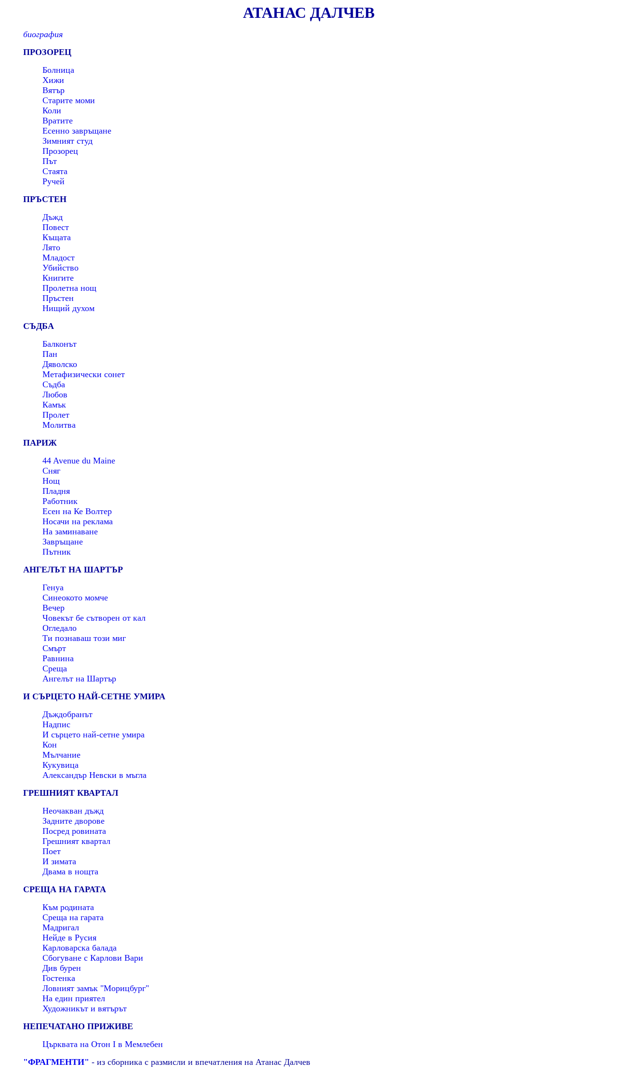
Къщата (56, 237)
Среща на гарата (73, 917)
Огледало (59, 628)
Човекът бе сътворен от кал (94, 618)
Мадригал (60, 927)
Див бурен (61, 968)
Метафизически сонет (83, 374)
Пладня (56, 491)
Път (49, 161)
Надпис (56, 724)
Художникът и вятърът (84, 1008)
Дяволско (59, 364)
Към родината (68, 907)
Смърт (54, 648)
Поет (51, 851)
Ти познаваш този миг (84, 638)
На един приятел (73, 998)
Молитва (59, 425)
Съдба (53, 384)
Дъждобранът (67, 714)
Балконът (59, 344)
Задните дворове (73, 821)
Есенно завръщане (76, 131)
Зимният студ (67, 141)
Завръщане (62, 541)
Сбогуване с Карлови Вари (92, 958)
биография (43, 34)
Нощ (51, 481)
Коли (51, 110)
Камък (54, 404)
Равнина (58, 658)
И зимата (59, 861)
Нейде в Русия (69, 937)
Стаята (54, 171)
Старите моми (68, 100)
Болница (58, 70)
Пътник (56, 552)
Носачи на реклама (77, 521)
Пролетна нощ (69, 288)
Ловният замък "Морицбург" (95, 988)
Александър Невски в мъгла (94, 775)
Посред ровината (74, 831)
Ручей (53, 181)
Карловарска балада (79, 948)
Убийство (60, 267)
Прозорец (60, 151)
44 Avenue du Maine (78, 460)
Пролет (55, 415)
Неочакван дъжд (73, 811)
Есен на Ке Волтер (77, 511)
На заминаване (70, 531)
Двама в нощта (70, 871)
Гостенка (58, 978)
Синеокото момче (75, 597)
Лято (51, 247)
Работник (60, 501)
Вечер (53, 607)
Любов (54, 394)
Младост (58, 257)
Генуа (53, 587)
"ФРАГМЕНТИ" (56, 1062)
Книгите (58, 278)
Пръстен (58, 298)
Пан (49, 354)
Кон (49, 744)
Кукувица (60, 765)
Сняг (51, 471)
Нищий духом (68, 308)
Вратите (57, 120)
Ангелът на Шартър (79, 678)
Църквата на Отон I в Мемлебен (102, 1044)
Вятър (53, 90)
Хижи (53, 80)
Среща (54, 668)
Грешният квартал (76, 841)
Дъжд (52, 217)
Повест (55, 227)
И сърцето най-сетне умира (93, 734)
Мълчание (61, 755)
